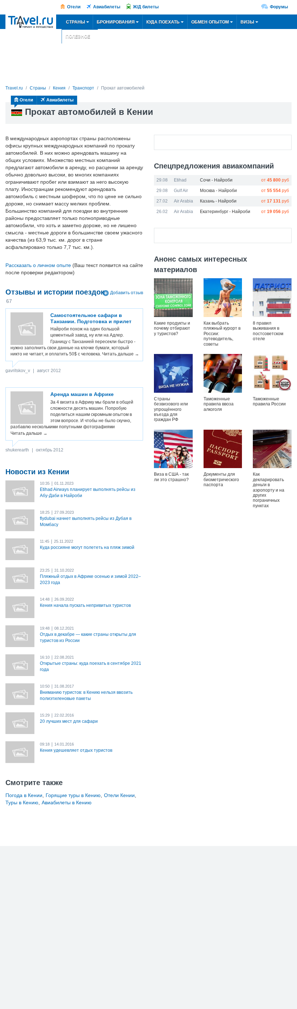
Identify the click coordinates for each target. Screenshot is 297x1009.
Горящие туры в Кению (73, 795)
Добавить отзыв (126, 292)
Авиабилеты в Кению (67, 802)
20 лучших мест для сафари (69, 721)
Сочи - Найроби (216, 180)
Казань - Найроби (218, 201)
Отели (73, 6)
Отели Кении (119, 795)
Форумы (279, 6)
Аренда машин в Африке (82, 394)
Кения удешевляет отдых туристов (76, 750)
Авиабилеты (106, 6)
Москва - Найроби (218, 190)
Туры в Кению (21, 802)
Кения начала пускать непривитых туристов (85, 605)
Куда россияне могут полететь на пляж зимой (87, 547)
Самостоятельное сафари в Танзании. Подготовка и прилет (90, 318)
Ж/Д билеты (146, 6)
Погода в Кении (23, 795)
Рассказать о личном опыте (38, 265)
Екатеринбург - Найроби (225, 211)
